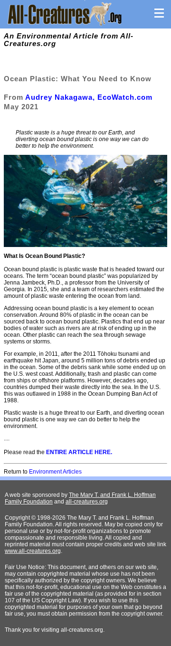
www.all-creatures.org (33, 551)
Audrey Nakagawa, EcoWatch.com (88, 97)
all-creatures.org (87, 501)
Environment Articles (55, 471)
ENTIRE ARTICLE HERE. (79, 452)
